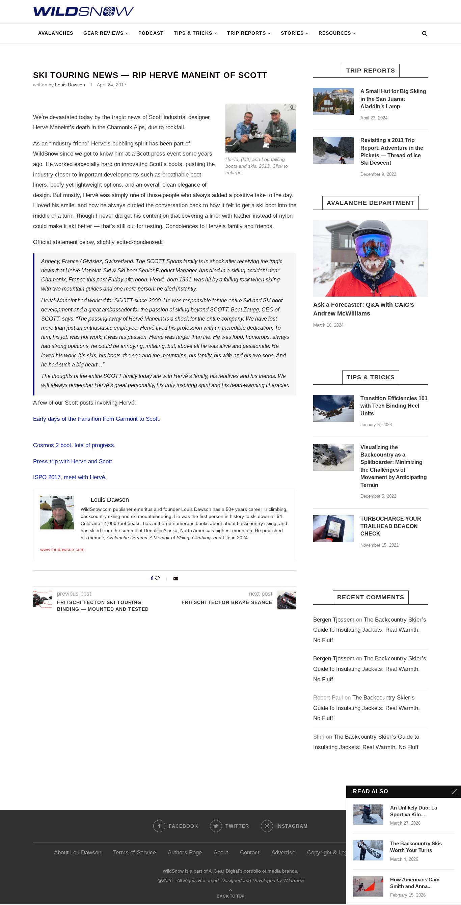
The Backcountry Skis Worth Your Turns (416, 847)
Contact (250, 852)
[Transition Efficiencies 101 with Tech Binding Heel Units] (333, 408)
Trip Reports (246, 33)
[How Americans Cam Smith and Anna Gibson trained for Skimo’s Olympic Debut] (368, 886)
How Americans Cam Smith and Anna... (414, 883)
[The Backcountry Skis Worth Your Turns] (368, 850)
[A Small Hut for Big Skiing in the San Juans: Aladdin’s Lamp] (333, 101)
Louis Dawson (70, 84)
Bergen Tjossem (333, 619)
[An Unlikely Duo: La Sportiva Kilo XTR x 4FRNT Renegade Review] (368, 814)
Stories (292, 33)
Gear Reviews (103, 33)
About (221, 852)
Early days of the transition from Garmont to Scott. (97, 419)
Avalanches (55, 33)
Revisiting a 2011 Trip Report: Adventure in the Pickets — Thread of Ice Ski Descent (391, 151)
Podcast (151, 33)
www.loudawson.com (62, 549)
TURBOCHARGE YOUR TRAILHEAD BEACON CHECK (390, 526)
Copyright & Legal (329, 852)
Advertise (283, 852)
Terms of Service (134, 852)
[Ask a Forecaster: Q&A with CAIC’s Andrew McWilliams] (370, 258)
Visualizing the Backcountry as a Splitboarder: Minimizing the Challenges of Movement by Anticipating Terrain (393, 466)
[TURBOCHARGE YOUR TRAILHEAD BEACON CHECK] (333, 528)
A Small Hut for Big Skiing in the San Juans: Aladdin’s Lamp (393, 98)
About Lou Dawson (77, 852)
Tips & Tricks (193, 33)
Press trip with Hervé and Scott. (73, 461)
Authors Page (185, 852)
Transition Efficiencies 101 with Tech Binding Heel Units (394, 405)
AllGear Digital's (225, 871)
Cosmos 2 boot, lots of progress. (74, 445)
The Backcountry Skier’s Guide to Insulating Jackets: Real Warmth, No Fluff (369, 629)
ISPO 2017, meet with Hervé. (70, 477)
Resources (335, 33)
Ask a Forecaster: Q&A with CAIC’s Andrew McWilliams (363, 309)
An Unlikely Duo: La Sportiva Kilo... (413, 811)
